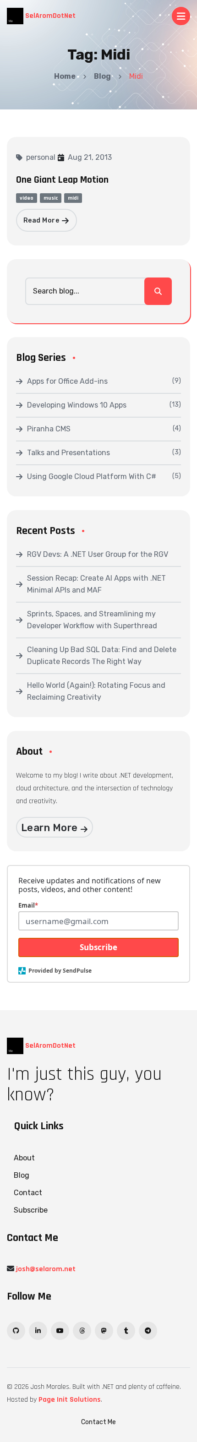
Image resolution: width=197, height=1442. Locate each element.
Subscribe (98, 947)
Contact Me (98, 1422)
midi (73, 198)
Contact (28, 1192)
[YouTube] (60, 1331)
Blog (102, 76)
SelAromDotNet (49, 16)
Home (65, 76)
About (24, 1158)
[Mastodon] (104, 1331)
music (51, 198)
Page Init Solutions (69, 1399)
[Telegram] (148, 1331)
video (26, 198)
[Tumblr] (126, 1331)
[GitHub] (16, 1331)
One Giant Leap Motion (62, 180)
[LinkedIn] (38, 1331)
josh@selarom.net (46, 1269)
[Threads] (82, 1331)
